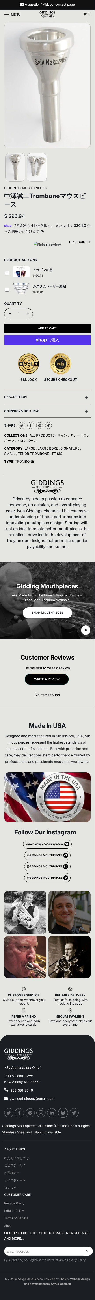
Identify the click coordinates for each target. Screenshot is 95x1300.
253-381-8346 (21, 1090)
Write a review (47, 679)
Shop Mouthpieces (47, 612)
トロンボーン (27, 440)
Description (46, 397)
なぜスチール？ (15, 1165)
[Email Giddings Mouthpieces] (74, 1112)
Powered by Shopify (56, 1279)
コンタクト (12, 1188)
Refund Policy (14, 1210)
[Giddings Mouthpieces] (47, 14)
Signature (70, 448)
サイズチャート (15, 1180)
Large (30, 448)
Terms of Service (16, 1218)
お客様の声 (12, 1173)
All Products (43, 435)
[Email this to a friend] (48, 425)
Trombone (24, 461)
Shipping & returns (46, 411)
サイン (62, 435)
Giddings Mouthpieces (25, 188)
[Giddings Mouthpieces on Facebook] (19, 1112)
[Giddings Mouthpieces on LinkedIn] (52, 1112)
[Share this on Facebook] (30, 425)
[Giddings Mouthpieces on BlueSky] (63, 1113)
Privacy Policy (14, 1203)
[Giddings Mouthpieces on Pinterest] (30, 1112)
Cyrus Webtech (61, 1283)
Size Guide (78, 242)
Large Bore (48, 448)
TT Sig (57, 454)
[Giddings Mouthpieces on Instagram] (41, 1112)
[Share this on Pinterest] (39, 425)
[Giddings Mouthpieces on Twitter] (9, 1112)
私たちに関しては (16, 1158)
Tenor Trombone (34, 454)
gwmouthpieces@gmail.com (32, 1098)
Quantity (13, 304)
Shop (8, 1225)
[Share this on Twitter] (21, 425)
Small (10, 454)
